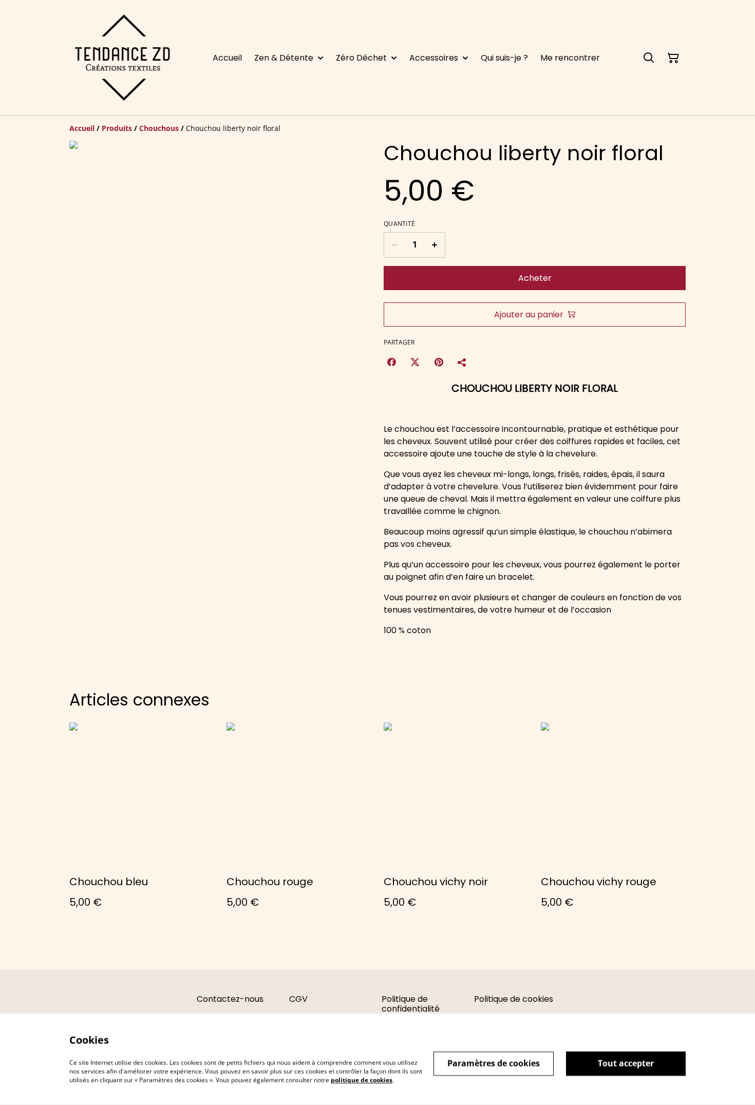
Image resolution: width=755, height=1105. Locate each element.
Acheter (535, 278)
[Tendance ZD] (122, 57)
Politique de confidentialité (411, 1004)
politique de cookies (361, 1079)
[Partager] (462, 362)
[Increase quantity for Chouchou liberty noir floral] (434, 245)
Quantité (399, 223)
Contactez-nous (230, 999)
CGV (298, 999)
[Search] (648, 58)
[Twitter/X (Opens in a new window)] (415, 362)
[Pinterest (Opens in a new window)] (438, 362)
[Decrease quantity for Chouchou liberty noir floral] (394, 245)
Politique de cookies (513, 999)
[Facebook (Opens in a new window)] (391, 362)
